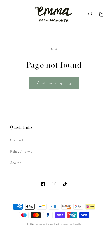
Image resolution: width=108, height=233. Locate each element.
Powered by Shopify (70, 224)
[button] (6, 14)
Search (15, 163)
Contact (16, 140)
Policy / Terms (21, 152)
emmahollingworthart (47, 224)
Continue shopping (54, 83)
